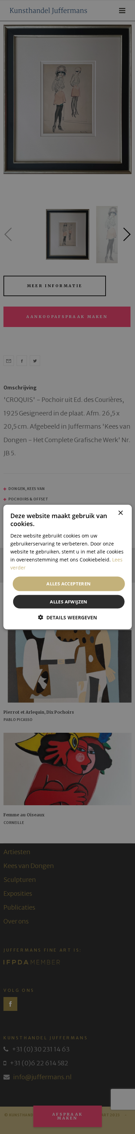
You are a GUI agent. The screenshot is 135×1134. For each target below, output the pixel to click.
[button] (67, 617)
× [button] (120, 513)
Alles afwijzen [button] (69, 601)
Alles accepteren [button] (68, 584)
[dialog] (67, 567)
